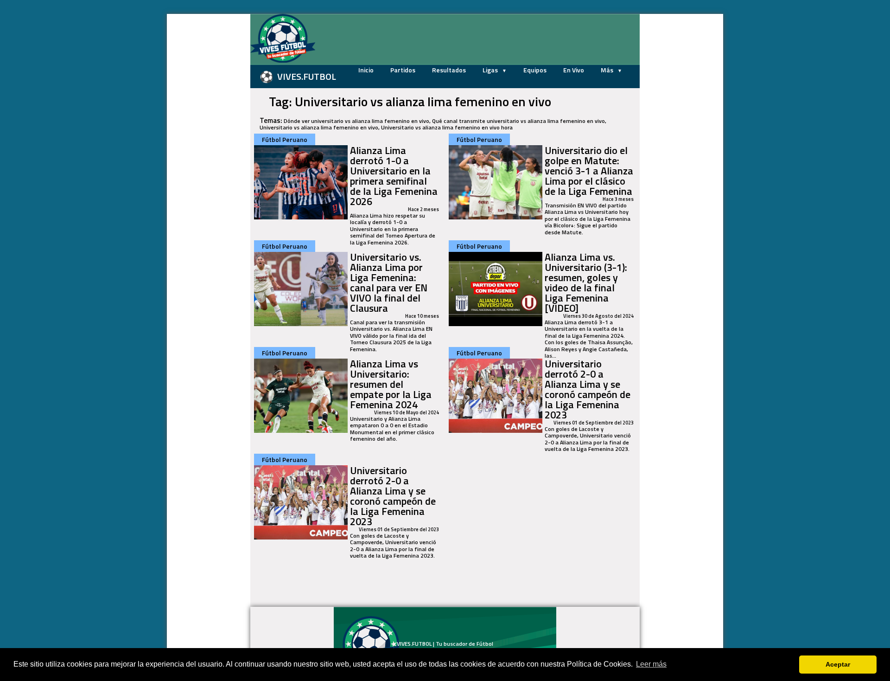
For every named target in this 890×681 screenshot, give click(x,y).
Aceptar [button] (838, 664)
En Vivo (573, 70)
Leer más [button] (651, 664)
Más (608, 70)
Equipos (535, 70)
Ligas (491, 70)
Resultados (449, 70)
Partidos (402, 70)
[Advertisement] (204, 153)
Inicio (366, 70)
